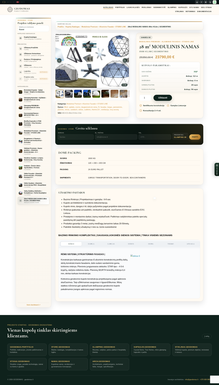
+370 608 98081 (206, 379)
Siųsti (195, 137)
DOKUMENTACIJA (204, 11)
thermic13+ (96, 110)
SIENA (150, 244)
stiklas (80, 110)
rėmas (67, 110)
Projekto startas (16, 325)
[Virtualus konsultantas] (201, 2)
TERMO (171, 244)
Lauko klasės (133, 7)
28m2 (66, 107)
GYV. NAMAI (194, 7)
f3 (98, 107)
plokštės (61, 110)
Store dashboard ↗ (33, 305)
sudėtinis (87, 110)
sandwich (73, 110)
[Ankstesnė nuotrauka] (59, 60)
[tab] (60, 94)
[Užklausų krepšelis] (210, 2)
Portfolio (120, 7)
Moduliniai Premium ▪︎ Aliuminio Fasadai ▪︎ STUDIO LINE (104, 27)
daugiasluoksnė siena (89, 107)
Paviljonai (146, 7)
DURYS (131, 244)
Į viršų (206, 336)
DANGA (91, 244)
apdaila (71, 107)
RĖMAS (71, 244)
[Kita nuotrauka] (125, 60)
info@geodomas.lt (191, 379)
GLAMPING (172, 7)
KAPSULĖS (182, 7)
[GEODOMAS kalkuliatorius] (206, 2)
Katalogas (108, 7)
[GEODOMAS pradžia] (197, 2)
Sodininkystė (159, 7)
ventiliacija (105, 110)
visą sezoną (114, 110)
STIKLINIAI (179, 11)
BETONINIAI (190, 11)
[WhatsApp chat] (214, 2)
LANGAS (111, 244)
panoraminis (117, 107)
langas (109, 107)
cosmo (77, 107)
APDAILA (191, 244)
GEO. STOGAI (206, 7)
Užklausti (162, 98)
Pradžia (61, 27)
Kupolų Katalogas (73, 27)
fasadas (103, 107)
